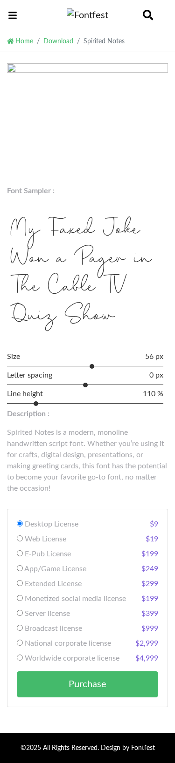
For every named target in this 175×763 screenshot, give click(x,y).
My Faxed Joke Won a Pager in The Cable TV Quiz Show (81, 274)
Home (23, 41)
